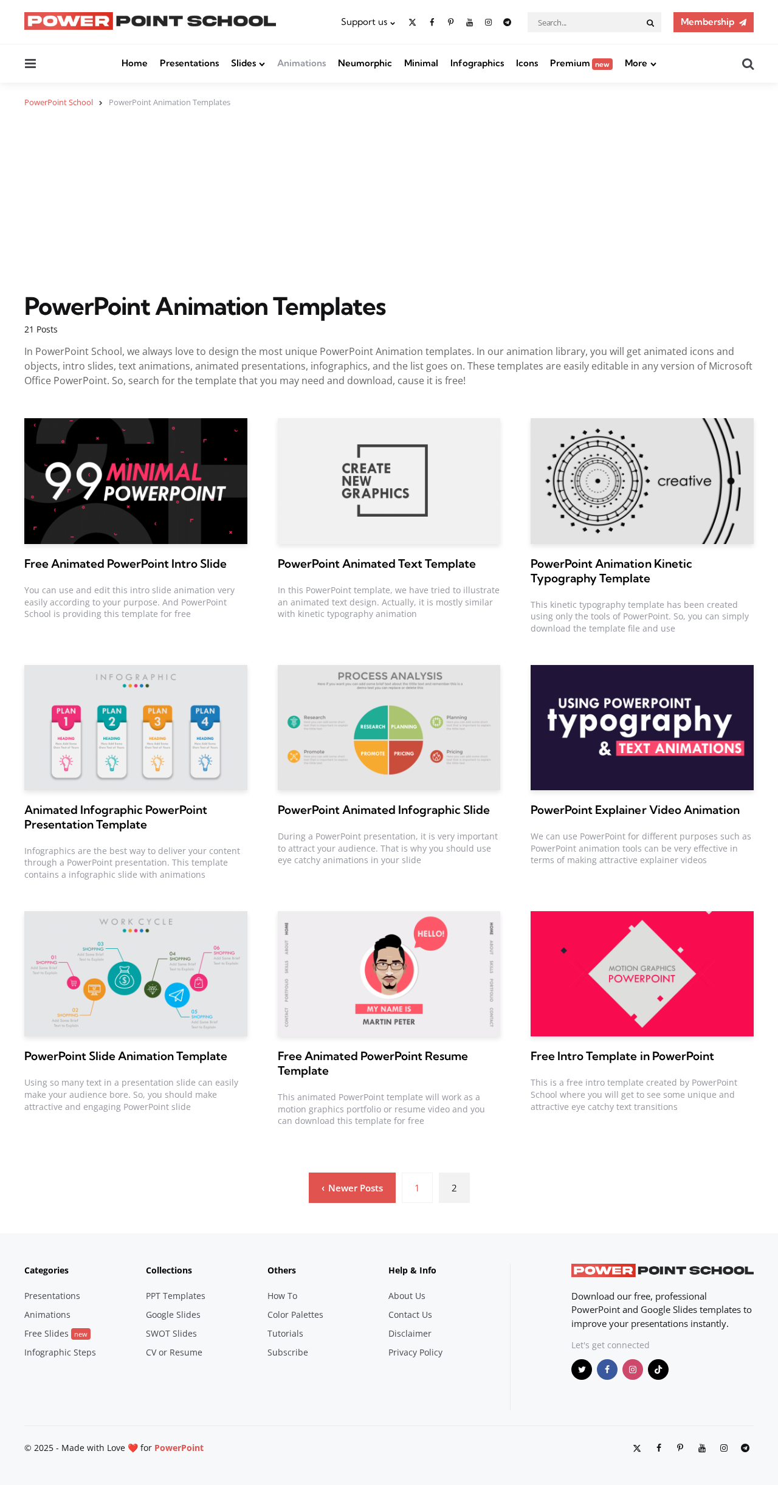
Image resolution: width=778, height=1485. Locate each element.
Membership (707, 21)
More (636, 63)
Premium (580, 63)
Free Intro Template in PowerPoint (622, 1056)
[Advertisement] (389, 207)
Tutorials (285, 1333)
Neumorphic (365, 63)
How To (282, 1295)
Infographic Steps (60, 1352)
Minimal (421, 63)
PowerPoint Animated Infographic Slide (384, 809)
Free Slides (56, 1333)
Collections (169, 1270)
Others (281, 1270)
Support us (364, 21)
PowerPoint (179, 1447)
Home (135, 63)
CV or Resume (174, 1352)
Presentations (189, 63)
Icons (527, 63)
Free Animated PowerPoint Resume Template (373, 1063)
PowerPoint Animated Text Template (377, 563)
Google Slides (173, 1314)
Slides (243, 63)
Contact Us (410, 1314)
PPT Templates (175, 1295)
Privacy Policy (415, 1352)
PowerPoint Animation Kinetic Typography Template (611, 570)
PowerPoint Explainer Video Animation (635, 809)
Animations (301, 63)
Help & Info (412, 1270)
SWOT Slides (171, 1333)
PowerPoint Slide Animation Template (125, 1056)
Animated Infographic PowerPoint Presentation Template (115, 817)
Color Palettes (295, 1314)
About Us (406, 1295)
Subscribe (287, 1352)
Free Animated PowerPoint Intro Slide (125, 563)
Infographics (477, 63)
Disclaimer (410, 1333)
